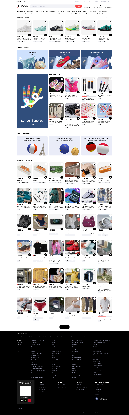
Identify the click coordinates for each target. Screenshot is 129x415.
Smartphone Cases (50, 11)
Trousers (33, 349)
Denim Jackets (96, 361)
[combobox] (52, 6)
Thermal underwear (97, 374)
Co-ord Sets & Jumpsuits (37, 366)
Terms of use (42, 389)
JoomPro (97, 391)
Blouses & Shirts (35, 357)
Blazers (74, 370)
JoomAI (97, 394)
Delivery (83, 1)
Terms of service (62, 387)
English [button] (19, 1)
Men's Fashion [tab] (32, 337)
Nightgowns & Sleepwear (99, 342)
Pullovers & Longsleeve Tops (38, 370)
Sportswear (34, 375)
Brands (84, 11)
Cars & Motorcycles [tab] (63, 337)
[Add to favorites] (30, 22)
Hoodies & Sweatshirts (36, 353)
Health (41, 13)
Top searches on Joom (105, 1)
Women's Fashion (76, 11)
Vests (94, 372)
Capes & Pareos (97, 351)
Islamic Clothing (76, 375)
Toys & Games (86, 13)
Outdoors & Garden (102, 13)
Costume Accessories (77, 340)
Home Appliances (39, 11)
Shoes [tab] (79, 337)
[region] (64, 31)
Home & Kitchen (49, 13)
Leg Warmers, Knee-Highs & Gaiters (101, 340)
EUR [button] (25, 1)
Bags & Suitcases (60, 13)
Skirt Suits (95, 359)
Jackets (54, 342)
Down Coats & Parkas (77, 342)
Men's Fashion (61, 11)
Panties (74, 364)
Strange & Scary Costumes (99, 370)
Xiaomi (18, 13)
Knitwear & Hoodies (35, 344)
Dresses (33, 346)
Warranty (90, 1)
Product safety (80, 389)
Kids (94, 13)
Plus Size (19, 344)
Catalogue (96, 1)
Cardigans (54, 370)
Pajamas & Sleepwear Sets (58, 359)
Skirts (53, 344)
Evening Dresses (56, 353)
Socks (32, 372)
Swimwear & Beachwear (37, 377)
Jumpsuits (74, 377)
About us (78, 384)
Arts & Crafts (70, 13)
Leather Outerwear (97, 365)
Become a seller (61, 384)
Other (18, 351)
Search (78, 6)
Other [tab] (85, 337)
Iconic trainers (23, 18)
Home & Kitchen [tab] (43, 337)
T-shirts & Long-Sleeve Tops (38, 340)
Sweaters (54, 346)
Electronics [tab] (53, 337)
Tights (73, 353)
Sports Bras (96, 346)
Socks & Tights (34, 364)
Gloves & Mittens (97, 363)
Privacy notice (42, 387)
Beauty (36, 13)
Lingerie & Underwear (36, 362)
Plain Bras (74, 344)
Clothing (19, 340)
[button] (21, 400)
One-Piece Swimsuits (77, 362)
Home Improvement (27, 13)
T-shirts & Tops (34, 342)
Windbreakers (75, 355)
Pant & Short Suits (56, 366)
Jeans (53, 355)
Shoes (68, 11)
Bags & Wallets (20, 349)
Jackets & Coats (35, 355)
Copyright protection (81, 387)
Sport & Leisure (92, 11)
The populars (54, 75)
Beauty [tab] (73, 337)
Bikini (53, 372)
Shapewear (95, 344)
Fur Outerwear (75, 372)
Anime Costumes (76, 366)
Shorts (53, 362)
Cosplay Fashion (35, 359)
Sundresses (75, 346)
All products (108, 18)
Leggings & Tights (76, 357)
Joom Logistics (99, 384)
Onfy (96, 387)
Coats (53, 377)
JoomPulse (98, 389)
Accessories (19, 342)
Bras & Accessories (56, 351)
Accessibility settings (44, 391)
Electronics (30, 11)
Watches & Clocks (103, 11)
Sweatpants (75, 349)
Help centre (77, 1)
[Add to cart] (29, 35)
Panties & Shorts (97, 357)
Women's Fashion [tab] (22, 337)
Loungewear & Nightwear (37, 368)
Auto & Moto (78, 13)
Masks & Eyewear (97, 367)
